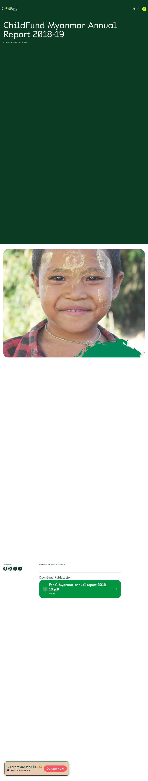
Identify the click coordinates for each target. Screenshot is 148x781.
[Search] (138, 9)
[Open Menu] (144, 9)
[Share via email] (20, 569)
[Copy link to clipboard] (15, 569)
